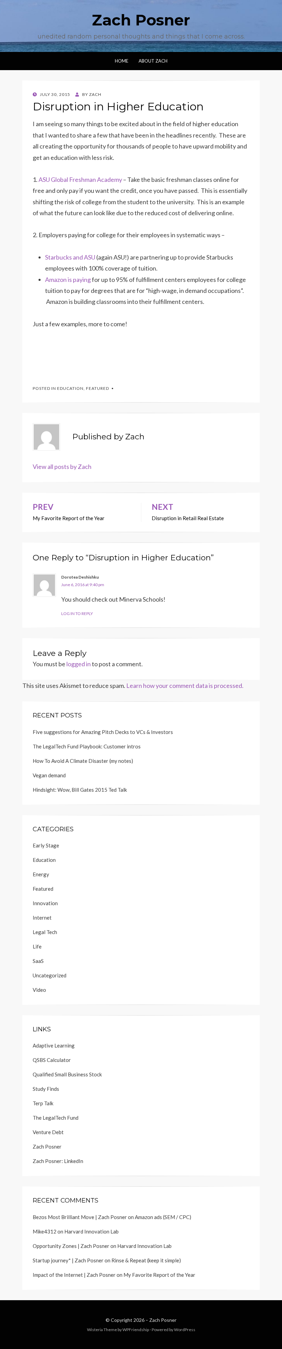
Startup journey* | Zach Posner (68, 1260)
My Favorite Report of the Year (159, 1275)
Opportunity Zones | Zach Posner (71, 1246)
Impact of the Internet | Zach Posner (74, 1275)
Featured (97, 388)
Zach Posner (141, 20)
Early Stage (46, 845)
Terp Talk (43, 1103)
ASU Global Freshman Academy (80, 179)
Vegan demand (49, 775)
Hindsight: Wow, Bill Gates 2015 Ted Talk (80, 790)
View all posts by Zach (62, 466)
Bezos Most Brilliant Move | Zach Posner (80, 1217)
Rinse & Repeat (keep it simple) (146, 1260)
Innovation (45, 903)
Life (37, 946)
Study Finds (46, 1089)
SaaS (38, 961)
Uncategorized (49, 975)
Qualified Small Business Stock (67, 1074)
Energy (41, 874)
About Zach (153, 61)
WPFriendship (135, 1329)
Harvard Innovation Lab (91, 1231)
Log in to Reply (77, 613)
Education (70, 388)
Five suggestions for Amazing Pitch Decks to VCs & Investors (103, 732)
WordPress (184, 1329)
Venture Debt (48, 1132)
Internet (42, 917)
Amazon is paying (68, 279)
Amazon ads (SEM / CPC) (163, 1217)
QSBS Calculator (52, 1060)
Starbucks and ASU (70, 257)
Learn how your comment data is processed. (184, 685)
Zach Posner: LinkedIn (58, 1161)
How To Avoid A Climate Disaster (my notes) (83, 761)
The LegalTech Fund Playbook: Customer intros (87, 746)
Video (39, 990)
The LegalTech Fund (55, 1118)
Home (121, 61)
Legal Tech (45, 932)
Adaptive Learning (54, 1045)
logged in (78, 664)
